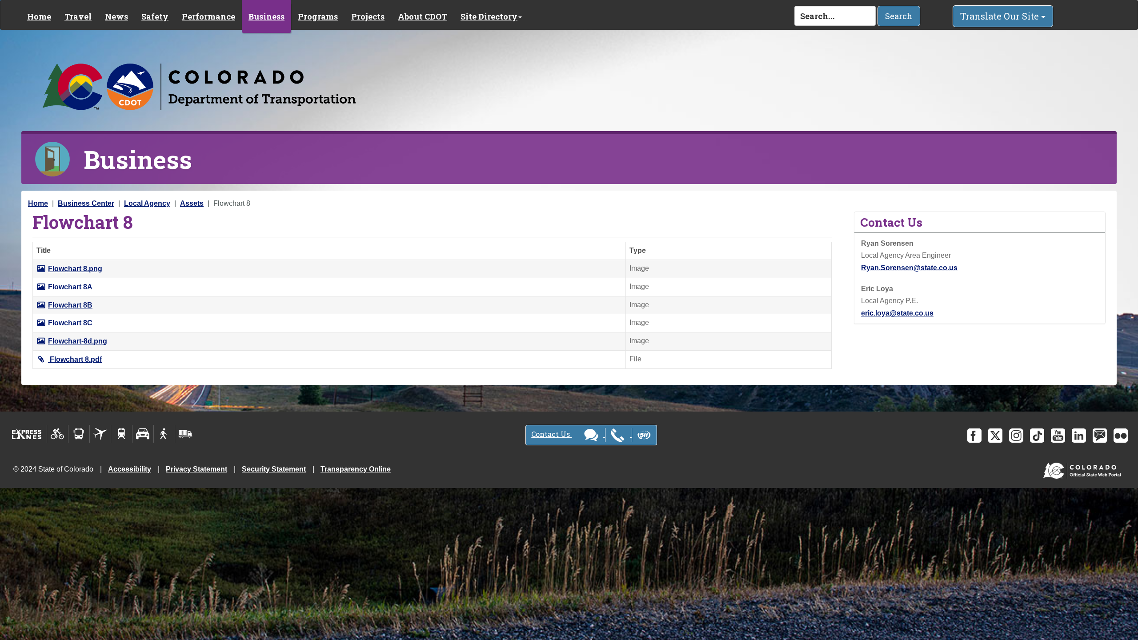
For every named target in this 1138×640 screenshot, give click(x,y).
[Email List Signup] (1099, 435)
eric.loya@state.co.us (897, 313)
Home (39, 16)
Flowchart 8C (70, 323)
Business (266, 16)
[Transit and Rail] (79, 434)
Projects (368, 16)
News (116, 16)
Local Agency (147, 203)
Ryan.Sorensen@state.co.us (909, 268)
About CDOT (422, 16)
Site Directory (489, 16)
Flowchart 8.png (75, 268)
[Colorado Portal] (1084, 468)
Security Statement (274, 469)
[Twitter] (995, 435)
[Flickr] (1120, 435)
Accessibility (129, 469)
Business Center (86, 203)
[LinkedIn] (1079, 435)
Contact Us (551, 434)
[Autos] (143, 434)
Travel (78, 16)
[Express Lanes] (27, 434)
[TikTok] (1037, 435)
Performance (208, 16)
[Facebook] (974, 435)
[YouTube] (1058, 435)
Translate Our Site (1000, 16)
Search (899, 16)
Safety (154, 16)
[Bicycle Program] (57, 434)
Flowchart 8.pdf (76, 359)
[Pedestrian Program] (164, 434)
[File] (43, 359)
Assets (192, 203)
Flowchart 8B (70, 305)
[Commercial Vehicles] (185, 434)
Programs (318, 16)
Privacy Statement (196, 469)
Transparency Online (356, 469)
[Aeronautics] (100, 434)
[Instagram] (1016, 435)
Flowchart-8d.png (77, 341)
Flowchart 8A (70, 287)
